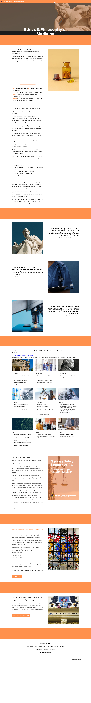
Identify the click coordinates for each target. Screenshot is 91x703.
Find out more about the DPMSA (21, 615)
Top (45, 659)
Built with (77, 659)
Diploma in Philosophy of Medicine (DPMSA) (56, 2)
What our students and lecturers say (57, 1)
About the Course (45, 1)
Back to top (38, 1)
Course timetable (69, 1)
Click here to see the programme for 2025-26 (22, 355)
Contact (67, 2)
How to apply (77, 1)
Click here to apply (17, 576)
